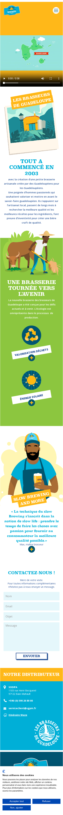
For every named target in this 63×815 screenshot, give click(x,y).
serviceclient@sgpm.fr (22, 708)
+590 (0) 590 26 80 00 (21, 700)
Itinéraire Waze (18, 715)
